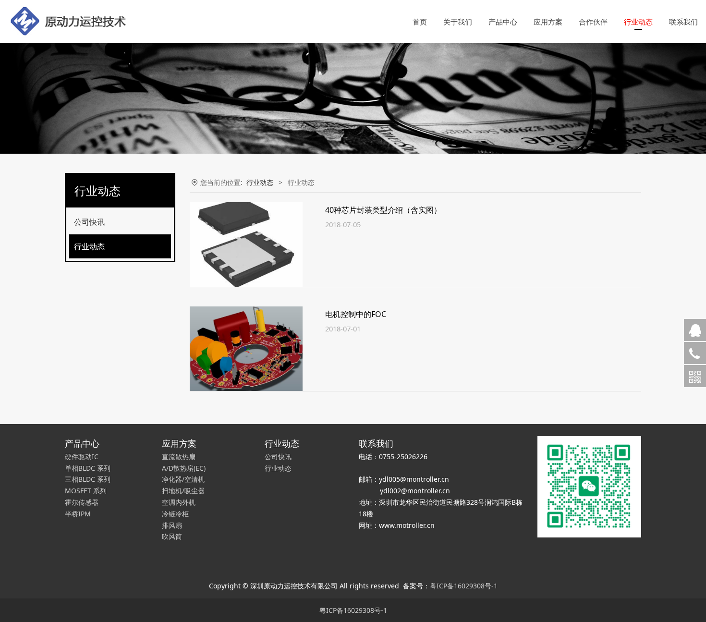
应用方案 (548, 21)
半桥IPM (78, 513)
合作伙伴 (593, 21)
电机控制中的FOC (355, 314)
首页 (420, 21)
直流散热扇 (178, 456)
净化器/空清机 (183, 479)
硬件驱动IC (81, 456)
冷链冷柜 (175, 513)
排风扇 (172, 525)
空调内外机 (178, 502)
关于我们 (457, 21)
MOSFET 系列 (86, 490)
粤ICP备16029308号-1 (464, 585)
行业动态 (638, 21)
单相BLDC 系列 (87, 468)
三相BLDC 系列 (87, 479)
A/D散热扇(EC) (184, 468)
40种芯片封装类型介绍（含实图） (383, 210)
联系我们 (683, 21)
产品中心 (502, 21)
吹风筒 (172, 536)
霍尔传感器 (81, 502)
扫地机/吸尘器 (183, 490)
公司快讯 (89, 222)
